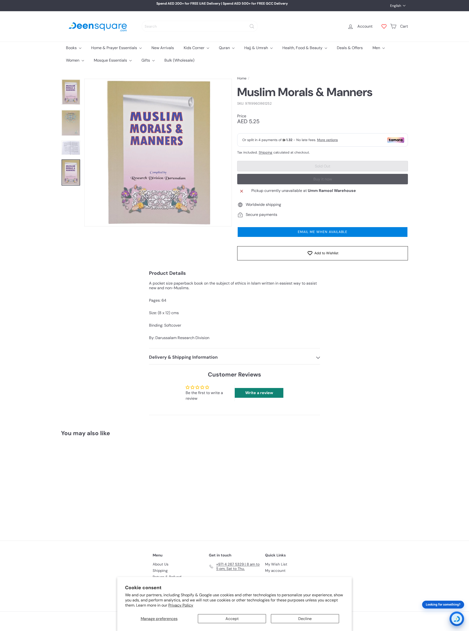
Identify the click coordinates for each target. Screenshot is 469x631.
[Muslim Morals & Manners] (88, 485)
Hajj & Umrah (256, 47)
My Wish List (276, 564)
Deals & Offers (350, 47)
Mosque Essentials (111, 60)
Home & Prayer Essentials (114, 47)
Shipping (265, 152)
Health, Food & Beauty (302, 47)
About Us (161, 564)
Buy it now (322, 179)
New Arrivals (162, 47)
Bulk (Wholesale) (179, 60)
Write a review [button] (259, 392)
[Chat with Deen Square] (456, 618)
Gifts (146, 60)
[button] (322, 232)
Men (377, 47)
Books (72, 47)
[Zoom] (158, 152)
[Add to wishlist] (108, 453)
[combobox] (200, 26)
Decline (305, 618)
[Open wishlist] (384, 26)
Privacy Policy (180, 605)
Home (241, 78)
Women (73, 60)
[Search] (252, 26)
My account (275, 570)
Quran (225, 47)
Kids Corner (194, 47)
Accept (232, 618)
